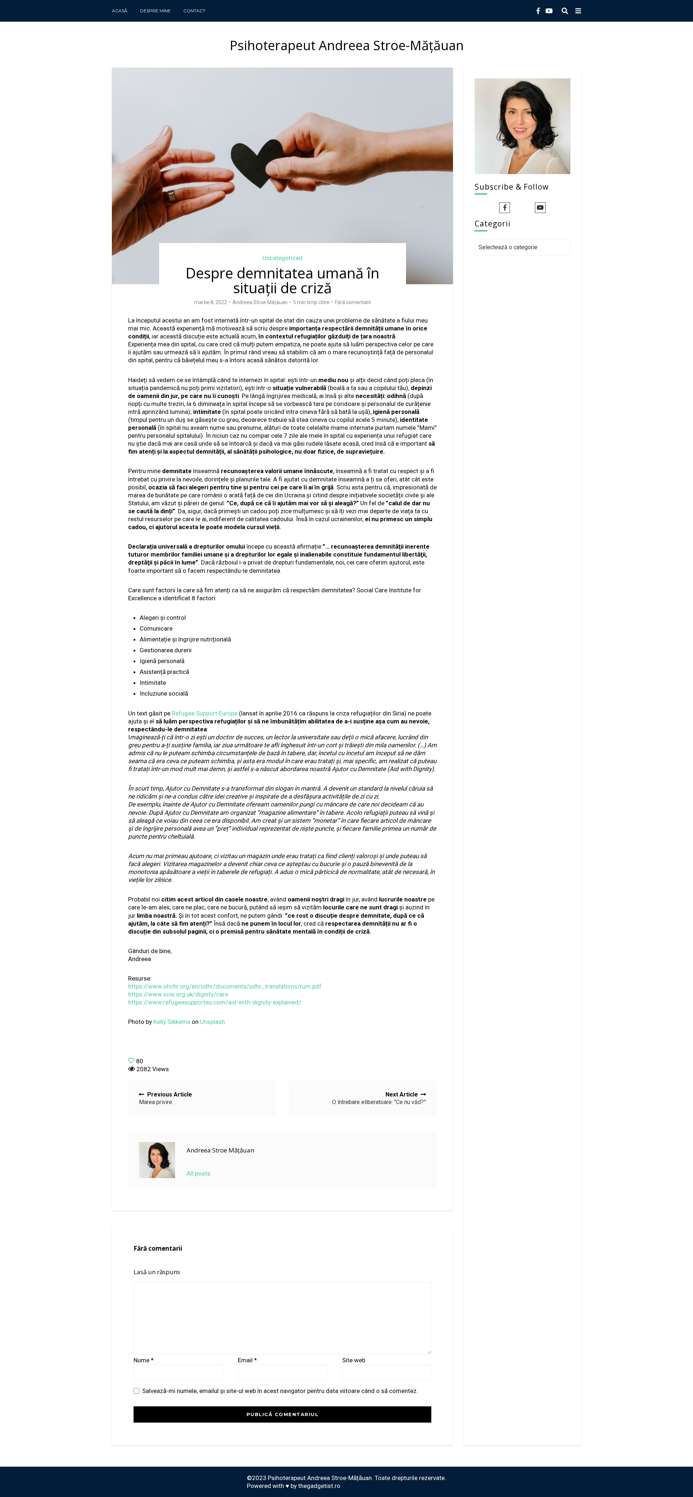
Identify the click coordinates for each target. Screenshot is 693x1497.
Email (247, 1360)
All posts (198, 1173)
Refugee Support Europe (204, 713)
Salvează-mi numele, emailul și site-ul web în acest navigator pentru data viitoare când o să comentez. (280, 1390)
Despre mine (155, 10)
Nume (144, 1360)
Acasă (119, 10)
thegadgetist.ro (319, 1485)
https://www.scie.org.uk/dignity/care (178, 994)
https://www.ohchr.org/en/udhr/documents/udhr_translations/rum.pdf (225, 986)
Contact (194, 10)
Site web (353, 1360)
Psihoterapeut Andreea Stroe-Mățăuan (347, 45)
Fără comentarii (353, 302)
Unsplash (212, 1021)
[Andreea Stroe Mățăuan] (157, 1160)
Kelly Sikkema (171, 1021)
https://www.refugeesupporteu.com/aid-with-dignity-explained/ (214, 1002)
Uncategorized (282, 257)
